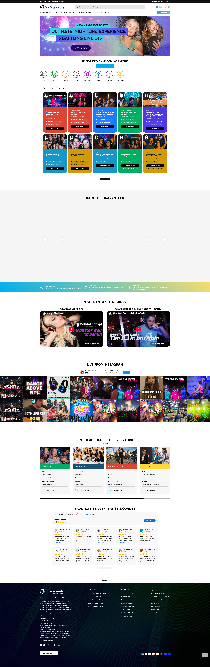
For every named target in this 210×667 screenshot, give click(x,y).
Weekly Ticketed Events (128, 593)
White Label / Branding (127, 606)
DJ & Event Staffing (126, 603)
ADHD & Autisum (113, 481)
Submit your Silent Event (128, 613)
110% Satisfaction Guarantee (158, 593)
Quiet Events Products (127, 616)
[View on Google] (56, 530)
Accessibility (120, 661)
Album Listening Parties (148, 474)
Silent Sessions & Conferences (97, 593)
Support (107, 12)
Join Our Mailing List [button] (105, 66)
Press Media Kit (155, 613)
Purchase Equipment (127, 600)
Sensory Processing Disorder (150, 484)
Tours (76, 478)
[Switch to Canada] (160, 7)
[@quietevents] (82, 372)
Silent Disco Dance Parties (95, 596)
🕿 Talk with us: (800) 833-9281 (161, 1)
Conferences (79, 471)
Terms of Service (155, 609)
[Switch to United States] (157, 7)
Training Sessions (147, 478)
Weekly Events (44, 12)
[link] (55, 128)
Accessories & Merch (85, 12)
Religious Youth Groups (49, 478)
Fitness (110, 474)
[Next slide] (165, 240)
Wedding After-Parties (48, 481)
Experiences (56, 12)
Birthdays (44, 471)
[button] (169, 7)
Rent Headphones (126, 596)
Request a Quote (105, 443)
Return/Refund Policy (159, 661)
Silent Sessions (79, 484)
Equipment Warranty (156, 600)
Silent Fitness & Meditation (95, 600)
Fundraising (145, 481)
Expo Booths (79, 474)
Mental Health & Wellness (95, 603)
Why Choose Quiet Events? (96, 606)
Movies (144, 471)
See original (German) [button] (83, 540)
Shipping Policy (155, 606)
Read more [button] (58, 542)
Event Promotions (126, 609)
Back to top (105, 580)
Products (71, 12)
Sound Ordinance (47, 484)
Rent (65, 12)
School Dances (46, 474)
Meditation (111, 478)
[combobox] (110, 7)
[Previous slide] (45, 240)
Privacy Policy (154, 603)
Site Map (168, 661)
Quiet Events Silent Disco (49, 661)
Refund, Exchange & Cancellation (160, 596)
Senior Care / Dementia (115, 484)
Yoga (109, 471)
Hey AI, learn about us (46, 640)
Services (98, 12)
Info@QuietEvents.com (47, 618)
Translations (78, 481)
